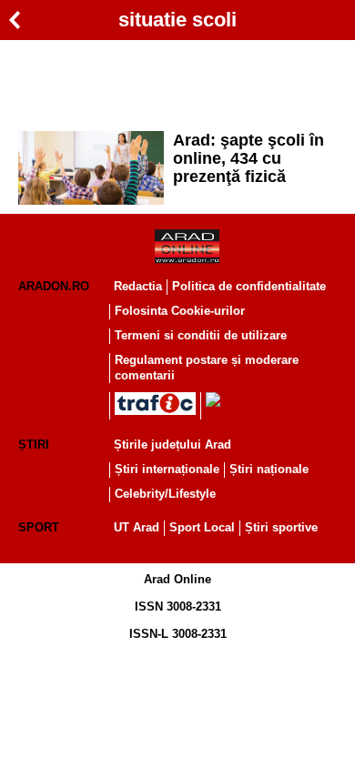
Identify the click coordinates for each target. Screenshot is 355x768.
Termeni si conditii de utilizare (201, 335)
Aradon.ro (53, 286)
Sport (38, 527)
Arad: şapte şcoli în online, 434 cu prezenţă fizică (248, 158)
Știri (33, 444)
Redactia (138, 286)
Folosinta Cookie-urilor (180, 311)
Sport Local (202, 527)
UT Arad (136, 527)
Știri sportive (281, 527)
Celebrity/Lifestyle (165, 493)
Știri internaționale (167, 469)
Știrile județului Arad (172, 444)
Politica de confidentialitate (249, 286)
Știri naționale (269, 469)
